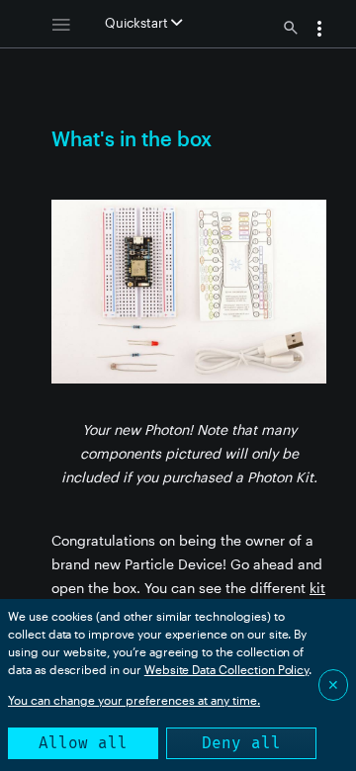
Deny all (241, 742)
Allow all (83, 742)
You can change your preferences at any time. (134, 700)
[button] (319, 30)
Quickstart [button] (138, 23)
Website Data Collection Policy (227, 669)
